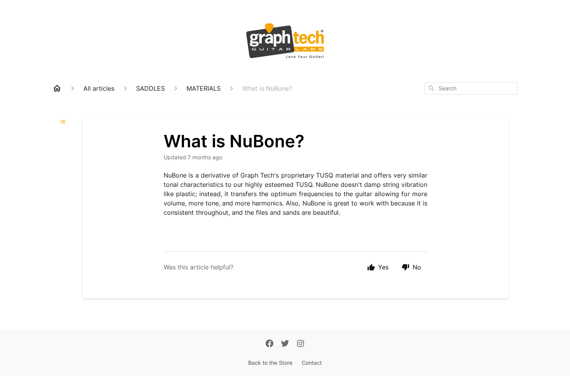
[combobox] (471, 88)
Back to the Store (270, 362)
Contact (312, 362)
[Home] (57, 88)
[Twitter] (285, 344)
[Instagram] (300, 344)
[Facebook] (269, 344)
